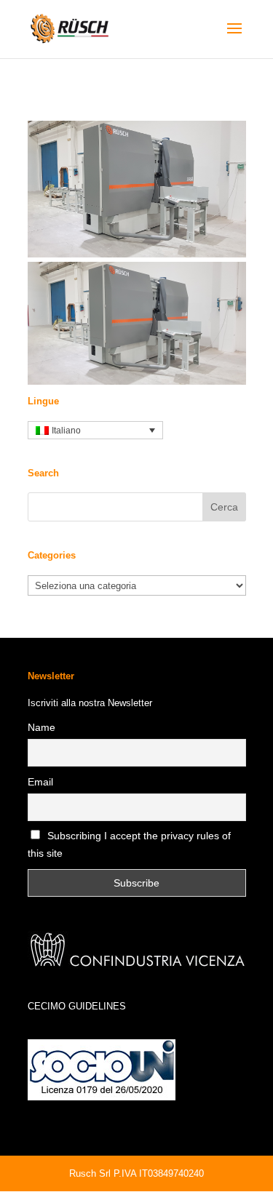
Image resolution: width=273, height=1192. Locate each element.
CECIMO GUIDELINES (77, 1006)
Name (41, 727)
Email (40, 782)
